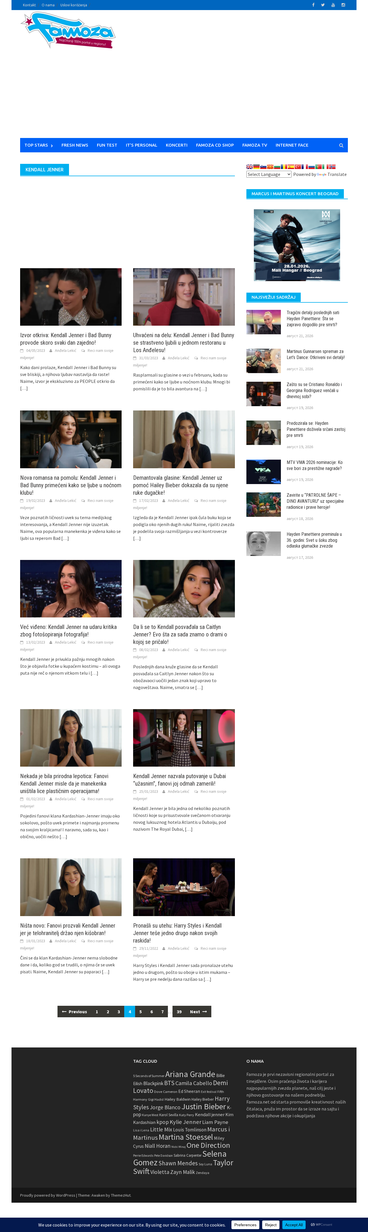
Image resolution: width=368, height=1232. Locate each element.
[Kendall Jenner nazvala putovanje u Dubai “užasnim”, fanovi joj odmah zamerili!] (184, 737)
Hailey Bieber (202, 1099)
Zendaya (202, 1172)
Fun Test (107, 145)
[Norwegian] (332, 166)
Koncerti (176, 145)
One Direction (208, 1145)
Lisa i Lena (141, 1130)
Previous (77, 1011)
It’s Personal (141, 145)
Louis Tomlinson (189, 1130)
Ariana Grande (190, 1074)
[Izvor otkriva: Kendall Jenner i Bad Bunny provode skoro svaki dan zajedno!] (71, 296)
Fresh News (75, 145)
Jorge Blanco (165, 1107)
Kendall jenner (210, 1115)
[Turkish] (298, 166)
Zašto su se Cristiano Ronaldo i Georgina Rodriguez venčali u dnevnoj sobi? (314, 390)
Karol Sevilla (168, 1114)
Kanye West (150, 1115)
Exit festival (208, 1092)
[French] (305, 166)
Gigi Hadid (156, 1099)
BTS (169, 1083)
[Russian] (311, 166)
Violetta (159, 1171)
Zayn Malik (182, 1171)
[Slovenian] (263, 166)
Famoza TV (254, 145)
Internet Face (292, 145)
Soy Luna (205, 1164)
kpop (162, 1121)
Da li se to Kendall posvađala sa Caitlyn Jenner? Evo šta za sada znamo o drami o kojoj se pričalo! (180, 634)
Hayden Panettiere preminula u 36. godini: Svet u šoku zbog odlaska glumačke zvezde (314, 540)
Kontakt (29, 5)
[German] (256, 166)
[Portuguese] (318, 166)
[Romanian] (284, 166)
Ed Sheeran (189, 1091)
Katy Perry (186, 1115)
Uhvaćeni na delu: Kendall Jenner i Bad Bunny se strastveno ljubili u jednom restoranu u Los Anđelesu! (183, 343)
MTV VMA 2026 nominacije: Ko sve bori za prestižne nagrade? (315, 465)
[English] (249, 166)
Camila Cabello (193, 1083)
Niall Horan (157, 1145)
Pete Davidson (163, 1156)
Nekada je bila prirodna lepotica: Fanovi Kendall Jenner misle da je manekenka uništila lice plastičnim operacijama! (64, 784)
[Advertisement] (237, 77)
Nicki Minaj (178, 1147)
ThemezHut (121, 1195)
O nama (48, 5)
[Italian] (325, 166)
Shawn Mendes (178, 1163)
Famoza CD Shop (215, 145)
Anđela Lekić (65, 350)
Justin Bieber (203, 1106)
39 (179, 1011)
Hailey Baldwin (177, 1099)
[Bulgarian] (277, 166)
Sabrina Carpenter (188, 1155)
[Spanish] (291, 166)
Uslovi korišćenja (73, 5)
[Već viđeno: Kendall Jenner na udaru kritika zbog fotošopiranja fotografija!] (71, 588)
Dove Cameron (165, 1091)
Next (195, 1011)
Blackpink (153, 1083)
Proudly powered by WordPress (47, 1195)
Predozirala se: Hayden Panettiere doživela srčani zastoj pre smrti (316, 429)
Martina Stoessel (186, 1137)
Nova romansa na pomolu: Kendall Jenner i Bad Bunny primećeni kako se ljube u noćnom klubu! (70, 485)
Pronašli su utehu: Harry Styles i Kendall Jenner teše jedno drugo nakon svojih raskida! (177, 933)
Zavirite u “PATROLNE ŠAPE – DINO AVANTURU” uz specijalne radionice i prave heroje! (315, 501)
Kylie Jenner (185, 1122)
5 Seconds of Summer (148, 1076)
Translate (337, 174)
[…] (24, 388)
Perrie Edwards (143, 1156)
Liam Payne (215, 1122)
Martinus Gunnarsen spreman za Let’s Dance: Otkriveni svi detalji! (316, 354)
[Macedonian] (270, 166)
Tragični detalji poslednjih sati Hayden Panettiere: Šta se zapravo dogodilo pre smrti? (313, 318)
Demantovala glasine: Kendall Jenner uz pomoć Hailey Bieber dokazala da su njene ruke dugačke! (180, 485)
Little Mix (161, 1129)
